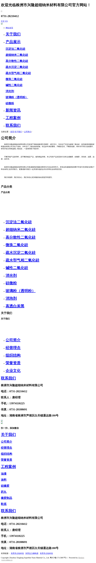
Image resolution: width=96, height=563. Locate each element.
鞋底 (4, 503)
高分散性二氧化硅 (21, 237)
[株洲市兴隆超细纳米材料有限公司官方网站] (2, 421)
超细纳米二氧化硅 (21, 229)
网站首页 (9, 28)
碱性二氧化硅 (17, 268)
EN (6, 21)
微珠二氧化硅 (17, 245)
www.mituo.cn (6, 560)
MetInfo (81, 558)
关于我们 (13, 34)
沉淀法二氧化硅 (19, 222)
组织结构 (13, 355)
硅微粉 (11, 283)
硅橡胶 (5, 485)
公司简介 (27, 132)
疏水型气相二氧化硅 (22, 260)
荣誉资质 (13, 363)
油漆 (4, 473)
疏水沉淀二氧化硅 (21, 252)
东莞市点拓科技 (17, 553)
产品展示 (13, 42)
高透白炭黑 (15, 306)
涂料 (4, 479)
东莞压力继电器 (31, 553)
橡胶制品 (6, 497)
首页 (12, 132)
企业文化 (13, 370)
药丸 (4, 491)
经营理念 (13, 348)
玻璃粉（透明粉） (21, 291)
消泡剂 (11, 298)
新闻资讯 (13, 110)
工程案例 (13, 118)
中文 (3, 21)
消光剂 (11, 275)
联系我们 (13, 125)
